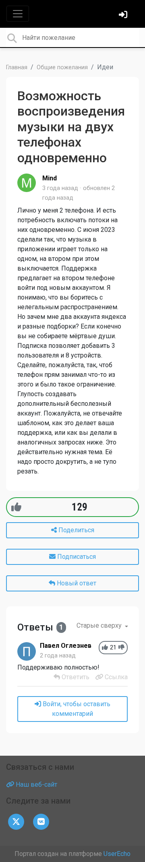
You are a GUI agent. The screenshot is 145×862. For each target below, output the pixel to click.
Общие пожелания (62, 67)
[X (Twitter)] (16, 821)
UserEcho (117, 854)
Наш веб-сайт (35, 784)
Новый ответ (75, 583)
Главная (16, 67)
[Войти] (124, 15)
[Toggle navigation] (17, 14)
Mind (49, 178)
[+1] (16, 507)
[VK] (41, 821)
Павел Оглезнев (65, 645)
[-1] (121, 647)
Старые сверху (100, 625)
